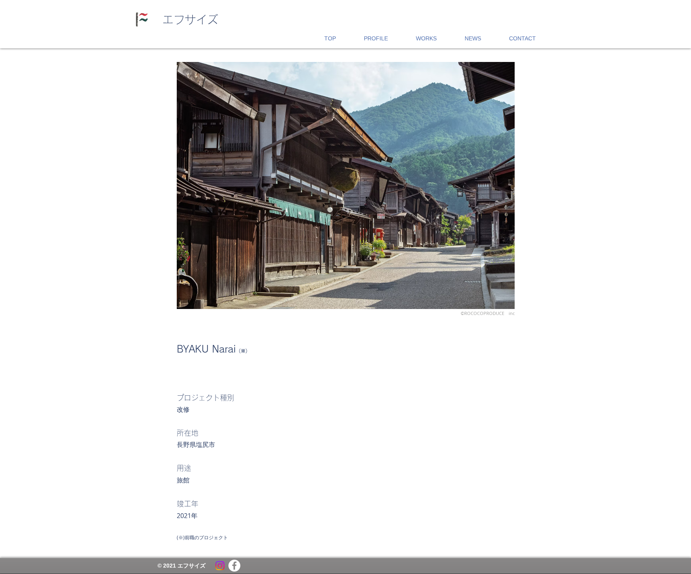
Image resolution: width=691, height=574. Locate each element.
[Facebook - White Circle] (234, 566)
